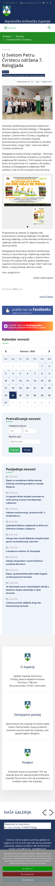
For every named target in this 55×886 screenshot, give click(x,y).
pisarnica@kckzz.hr (30, 3)
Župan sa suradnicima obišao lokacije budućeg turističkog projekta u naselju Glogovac (25, 483)
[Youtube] (43, 2)
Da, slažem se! (27, 868)
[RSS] (50, 2)
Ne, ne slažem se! (27, 874)
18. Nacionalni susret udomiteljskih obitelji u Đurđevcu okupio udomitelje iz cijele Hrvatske (27, 589)
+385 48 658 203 (39, 846)
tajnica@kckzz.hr (24, 848)
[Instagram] (47, 2)
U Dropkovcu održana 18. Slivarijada (23, 551)
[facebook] (40, 2)
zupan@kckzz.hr (39, 848)
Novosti (5, 72)
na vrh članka (46, 296)
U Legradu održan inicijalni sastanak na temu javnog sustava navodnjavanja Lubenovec (25, 499)
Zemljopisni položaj (27, 715)
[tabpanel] (38, 216)
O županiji (28, 667)
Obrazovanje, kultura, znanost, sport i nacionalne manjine (23, 75)
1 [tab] (27, 227)
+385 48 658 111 (11, 3)
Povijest (27, 762)
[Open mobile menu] (10, 28)
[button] (51, 812)
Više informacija (27, 880)
